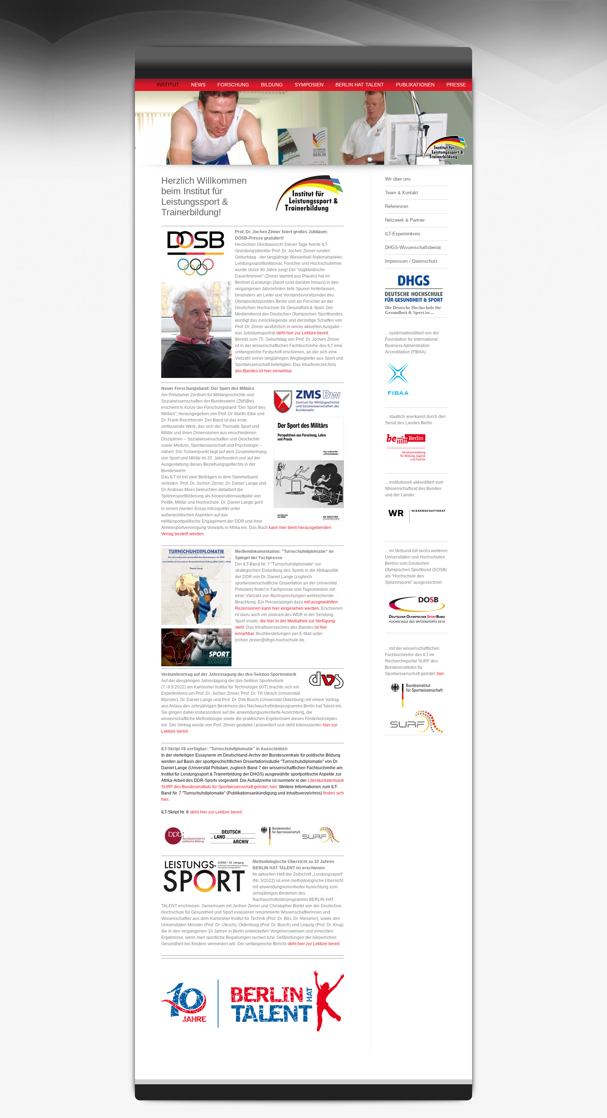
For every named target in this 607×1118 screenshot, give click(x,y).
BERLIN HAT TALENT (359, 84)
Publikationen (415, 84)
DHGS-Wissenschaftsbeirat (413, 247)
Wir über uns (398, 179)
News (198, 84)
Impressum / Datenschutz (411, 261)
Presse (456, 84)
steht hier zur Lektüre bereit (302, 333)
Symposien (309, 84)
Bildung (272, 84)
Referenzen (396, 206)
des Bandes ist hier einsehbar (263, 370)
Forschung (233, 84)
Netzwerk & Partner (405, 220)
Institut (168, 84)
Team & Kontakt (401, 192)
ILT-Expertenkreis (402, 233)
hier (440, 673)
